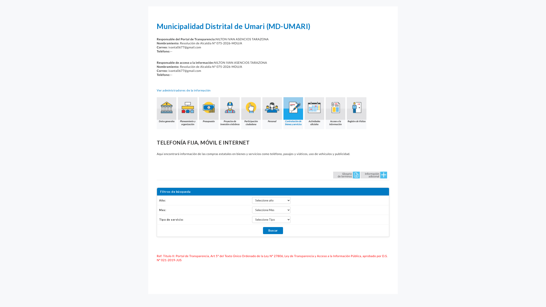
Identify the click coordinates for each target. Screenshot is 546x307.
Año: (162, 200)
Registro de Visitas (357, 121)
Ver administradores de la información (184, 90)
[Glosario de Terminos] (346, 175)
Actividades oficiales (314, 123)
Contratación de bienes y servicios (293, 123)
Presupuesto (209, 121)
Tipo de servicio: (171, 219)
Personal (272, 121)
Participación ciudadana (251, 123)
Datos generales (166, 121)
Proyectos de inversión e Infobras (230, 123)
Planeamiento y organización (187, 123)
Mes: (162, 210)
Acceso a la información (335, 123)
